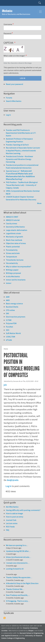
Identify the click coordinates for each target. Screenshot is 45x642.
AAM (7, 297)
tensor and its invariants (16, 279)
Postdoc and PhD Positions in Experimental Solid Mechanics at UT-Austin (21, 133)
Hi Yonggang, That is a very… (17, 601)
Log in (8, 486)
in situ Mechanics (13, 276)
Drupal (30, 630)
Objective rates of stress (16, 243)
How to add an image (14, 513)
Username (8, 24)
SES (7, 330)
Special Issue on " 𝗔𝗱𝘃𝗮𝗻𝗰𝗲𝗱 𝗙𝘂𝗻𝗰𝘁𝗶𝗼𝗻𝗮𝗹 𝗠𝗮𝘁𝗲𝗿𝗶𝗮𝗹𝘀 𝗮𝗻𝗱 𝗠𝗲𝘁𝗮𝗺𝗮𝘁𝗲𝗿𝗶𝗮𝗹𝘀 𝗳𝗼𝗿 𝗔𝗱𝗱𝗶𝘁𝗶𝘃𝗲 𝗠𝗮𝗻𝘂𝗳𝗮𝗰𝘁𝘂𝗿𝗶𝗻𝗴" (20, 175)
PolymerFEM (11, 323)
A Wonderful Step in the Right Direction (22, 583)
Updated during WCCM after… (18, 551)
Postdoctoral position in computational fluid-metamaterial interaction (22, 166)
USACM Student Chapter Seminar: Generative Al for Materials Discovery (21, 198)
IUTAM (8, 320)
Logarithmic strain (13, 233)
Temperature (11, 256)
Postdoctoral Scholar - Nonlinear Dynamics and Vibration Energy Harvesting (19, 159)
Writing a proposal (13, 273)
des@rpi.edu (12, 480)
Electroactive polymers (15, 316)
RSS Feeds (10, 526)
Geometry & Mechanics (15, 226)
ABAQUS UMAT (12, 217)
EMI (7, 313)
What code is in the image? (14, 55)
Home (6, 349)
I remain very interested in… (17, 563)
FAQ (7, 530)
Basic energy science (14, 303)
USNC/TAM (10, 336)
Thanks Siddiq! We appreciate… (19, 577)
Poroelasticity (12, 250)
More (39, 203)
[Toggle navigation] (40, 11)
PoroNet (9, 326)
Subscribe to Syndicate (4, 618)
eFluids (9, 340)
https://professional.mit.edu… (18, 557)
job (5, 384)
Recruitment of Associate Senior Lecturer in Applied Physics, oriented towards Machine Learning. (23, 150)
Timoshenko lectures (14, 260)
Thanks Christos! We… (15, 589)
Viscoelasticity (12, 263)
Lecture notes (11, 523)
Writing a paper (12, 269)
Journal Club (11, 520)
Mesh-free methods (14, 240)
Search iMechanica (13, 101)
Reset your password (14, 84)
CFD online (10, 310)
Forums (9, 97)
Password (7, 33)
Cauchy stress (11, 223)
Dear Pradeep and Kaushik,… (18, 595)
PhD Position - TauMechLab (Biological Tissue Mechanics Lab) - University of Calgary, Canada (22, 185)
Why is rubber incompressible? (18, 266)
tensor (8, 283)
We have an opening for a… (17, 545)
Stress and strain (13, 253)
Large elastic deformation (16, 230)
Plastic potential (13, 246)
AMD (8, 300)
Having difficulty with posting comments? (23, 510)
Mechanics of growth (14, 236)
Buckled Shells (12, 306)
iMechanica (7, 11)
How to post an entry (14, 516)
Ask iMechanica (12, 506)
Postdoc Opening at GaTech (17, 144)
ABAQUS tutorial (13, 220)
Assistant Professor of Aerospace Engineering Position (19, 140)
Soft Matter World (13, 333)
